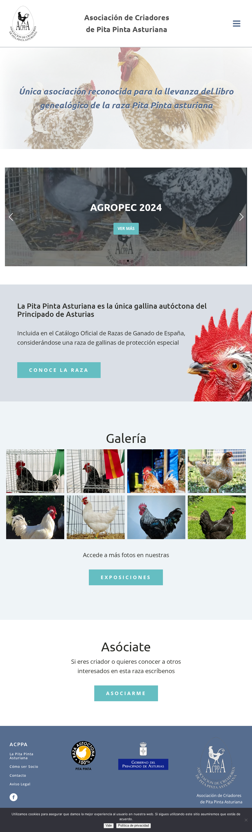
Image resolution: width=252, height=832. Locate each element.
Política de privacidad (133, 825)
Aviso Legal (20, 784)
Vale (109, 825)
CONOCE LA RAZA (59, 370)
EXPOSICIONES (126, 577)
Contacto (18, 775)
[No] (245, 819)
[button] (120, 261)
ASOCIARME (126, 693)
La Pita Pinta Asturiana (21, 756)
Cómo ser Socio (24, 766)
